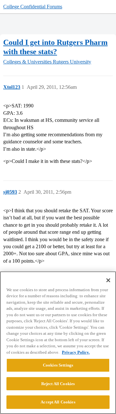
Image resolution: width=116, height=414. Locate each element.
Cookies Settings (58, 365)
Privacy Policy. (76, 352)
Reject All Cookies (58, 383)
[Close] (108, 280)
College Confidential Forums (32, 6)
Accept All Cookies (58, 402)
